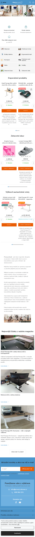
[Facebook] (16, 502)
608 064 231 (19, 492)
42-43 (26, 156)
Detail (9, 168)
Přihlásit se (27, 469)
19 (26, 186)
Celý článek (4, 366)
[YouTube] (20, 502)
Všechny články (17, 452)
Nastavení (17, 528)
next (33, 106)
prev (1, 106)
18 (25, 186)
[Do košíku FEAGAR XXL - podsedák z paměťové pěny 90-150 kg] (25, 110)
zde (18, 524)
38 (11, 156)
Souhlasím (17, 533)
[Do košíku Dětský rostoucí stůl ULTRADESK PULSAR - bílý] (9, 224)
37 (9, 156)
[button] (1, 13)
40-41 (22, 156)
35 (4, 156)
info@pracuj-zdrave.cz (19, 489)
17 (24, 186)
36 (6, 156)
